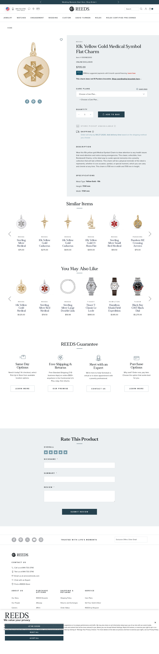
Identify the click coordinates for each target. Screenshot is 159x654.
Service (90, 591)
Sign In (146, 9)
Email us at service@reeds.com (26, 576)
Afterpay (39, 603)
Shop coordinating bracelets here (126, 78)
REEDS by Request (92, 608)
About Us (17, 591)
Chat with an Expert (22, 580)
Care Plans (111, 89)
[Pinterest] (20, 539)
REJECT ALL (34, 632)
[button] (90, 114)
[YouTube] (34, 539)
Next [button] (118, 2)
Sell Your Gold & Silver (93, 603)
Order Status (65, 608)
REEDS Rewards (42, 598)
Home (9, 28)
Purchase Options (42, 591)
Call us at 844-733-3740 (24, 568)
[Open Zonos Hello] (8, 9)
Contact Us (19, 562)
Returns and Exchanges (69, 603)
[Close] (155, 622)
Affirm (38, 608)
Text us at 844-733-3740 (24, 571)
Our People (16, 603)
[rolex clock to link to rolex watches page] (150, 18)
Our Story (15, 598)
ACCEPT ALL (34, 638)
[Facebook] (14, 539)
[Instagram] (41, 539)
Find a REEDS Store (22, 584)
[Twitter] (27, 539)
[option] (79, 2)
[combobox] (131, 9)
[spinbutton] (84, 114)
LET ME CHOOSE (34, 626)
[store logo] (79, 8)
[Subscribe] (144, 540)
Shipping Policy (66, 598)
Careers (14, 608)
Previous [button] (41, 2)
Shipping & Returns (67, 591)
